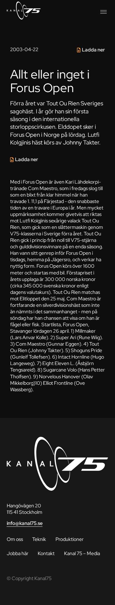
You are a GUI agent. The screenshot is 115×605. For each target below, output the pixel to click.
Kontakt (46, 553)
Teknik (39, 539)
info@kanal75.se (25, 523)
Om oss (15, 539)
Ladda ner (93, 50)
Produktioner (70, 539)
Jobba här (18, 553)
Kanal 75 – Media (82, 553)
